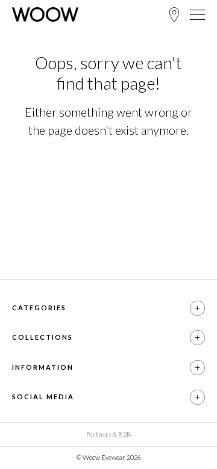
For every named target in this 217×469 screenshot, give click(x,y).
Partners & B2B (108, 434)
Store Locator (174, 14)
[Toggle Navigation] (197, 14)
